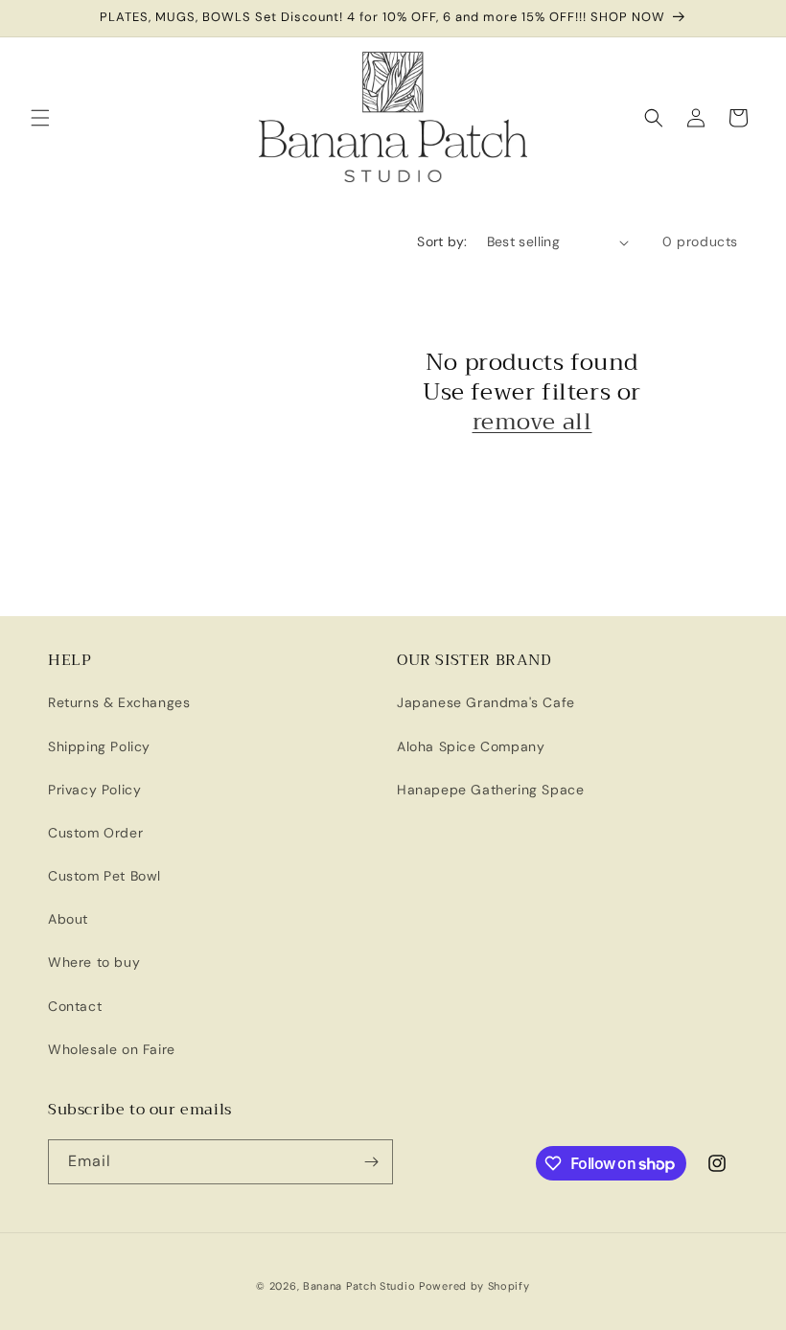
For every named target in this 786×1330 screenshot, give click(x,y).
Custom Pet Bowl (104, 875)
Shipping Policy (99, 746)
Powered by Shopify (474, 1286)
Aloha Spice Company (470, 746)
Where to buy (94, 962)
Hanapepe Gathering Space (490, 789)
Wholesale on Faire (111, 1049)
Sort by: (442, 241)
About (68, 919)
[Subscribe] (371, 1161)
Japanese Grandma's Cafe (486, 702)
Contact (75, 1006)
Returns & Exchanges (119, 702)
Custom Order (95, 832)
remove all (532, 422)
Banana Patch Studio (359, 1286)
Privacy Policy (94, 789)
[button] (40, 118)
